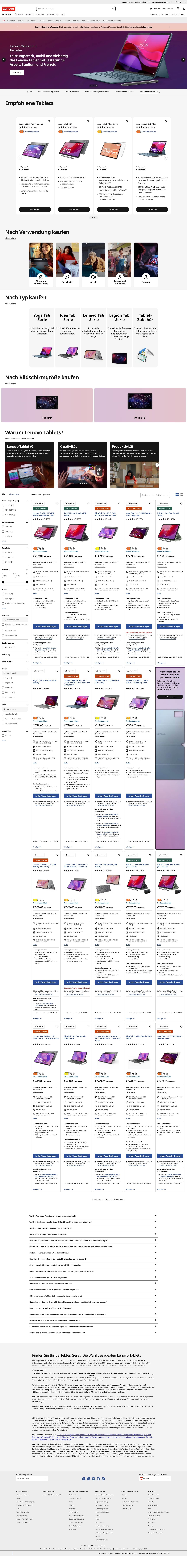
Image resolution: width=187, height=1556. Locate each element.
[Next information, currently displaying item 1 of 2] (183, 60)
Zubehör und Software (76, 1519)
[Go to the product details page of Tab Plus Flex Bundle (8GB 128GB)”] (108, 884)
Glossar (98, 1536)
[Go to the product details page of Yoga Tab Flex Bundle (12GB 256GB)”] (46, 702)
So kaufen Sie (100, 1522)
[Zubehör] (70, 20)
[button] (176, 2)
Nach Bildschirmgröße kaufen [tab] (97, 91)
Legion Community (102, 1502)
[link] (185, 2)
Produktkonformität (102, 1526)
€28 (134, 1089)
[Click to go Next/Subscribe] (45, 1478)
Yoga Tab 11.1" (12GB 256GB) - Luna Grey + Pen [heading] (138, 514)
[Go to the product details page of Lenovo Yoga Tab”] (139, 533)
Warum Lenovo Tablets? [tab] (124, 91)
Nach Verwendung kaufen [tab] (48, 91)
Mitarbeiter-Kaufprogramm (104, 1533)
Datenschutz (43, 1549)
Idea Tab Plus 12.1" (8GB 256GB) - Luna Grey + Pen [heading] (105, 514)
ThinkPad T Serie (153, 1495)
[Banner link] (93, 27)
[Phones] (62, 20)
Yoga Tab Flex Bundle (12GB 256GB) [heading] (44, 681)
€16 (134, 734)
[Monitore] (46, 20)
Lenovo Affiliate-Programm (104, 1529)
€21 (103, 916)
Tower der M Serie (154, 1516)
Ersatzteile (72, 1529)
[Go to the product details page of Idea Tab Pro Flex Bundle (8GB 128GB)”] (139, 1058)
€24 (71, 1089)
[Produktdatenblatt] (21, 132)
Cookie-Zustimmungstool (56, 1549)
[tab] (177, 494)
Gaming (71, 1502)
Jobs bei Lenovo (22, 1516)
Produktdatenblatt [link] (32, 132)
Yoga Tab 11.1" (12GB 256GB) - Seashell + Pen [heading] (169, 1037)
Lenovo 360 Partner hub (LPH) (52, 1495)
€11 (40, 564)
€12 (71, 564)
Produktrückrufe (74, 1526)
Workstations (73, 1512)
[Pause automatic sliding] (91, 85)
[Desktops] (25, 20)
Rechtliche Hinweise (23, 1512)
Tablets (71, 1505)
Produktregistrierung (102, 1509)
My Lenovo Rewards (102, 1512)
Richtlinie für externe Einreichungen (102, 1549)
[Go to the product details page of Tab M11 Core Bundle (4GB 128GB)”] (77, 533)
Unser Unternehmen (23, 1495)
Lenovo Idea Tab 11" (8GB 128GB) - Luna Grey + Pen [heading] (137, 681)
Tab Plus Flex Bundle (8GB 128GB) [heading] (106, 865)
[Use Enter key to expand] (174, 9)
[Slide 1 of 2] (92, 217)
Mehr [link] (35, 593)
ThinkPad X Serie (153, 1498)
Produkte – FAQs (127, 1505)
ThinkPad (151, 1502)
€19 (103, 564)
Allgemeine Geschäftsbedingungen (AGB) (134, 1549)
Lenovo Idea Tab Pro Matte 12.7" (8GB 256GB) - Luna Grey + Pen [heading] (107, 1038)
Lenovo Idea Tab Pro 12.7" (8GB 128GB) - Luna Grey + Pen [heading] (46, 1037)
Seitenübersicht (85, 1549)
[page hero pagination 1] (93, 85)
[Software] (79, 20)
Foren (97, 1519)
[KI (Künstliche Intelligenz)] (122, 20)
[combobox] (73, 9)
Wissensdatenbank (102, 1540)
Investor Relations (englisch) (26, 1502)
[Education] (168, 14)
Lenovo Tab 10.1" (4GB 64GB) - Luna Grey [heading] (107, 681)
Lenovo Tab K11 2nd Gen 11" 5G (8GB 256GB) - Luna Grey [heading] (76, 865)
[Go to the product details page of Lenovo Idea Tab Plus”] (108, 533)
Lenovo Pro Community (103, 1498)
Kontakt (124, 1495)
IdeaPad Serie (152, 1505)
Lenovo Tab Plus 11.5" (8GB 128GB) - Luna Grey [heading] (44, 865)
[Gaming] (177, 14)
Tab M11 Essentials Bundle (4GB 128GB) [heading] (137, 865)
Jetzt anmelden (38, 567)
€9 (102, 734)
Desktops (72, 1509)
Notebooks (73, 1495)
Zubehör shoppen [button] (170, 697)
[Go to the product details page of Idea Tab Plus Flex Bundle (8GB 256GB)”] (77, 1058)
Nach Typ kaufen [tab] (72, 91)
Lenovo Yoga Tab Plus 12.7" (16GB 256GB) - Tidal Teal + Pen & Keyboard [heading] (77, 682)
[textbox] (155, 1478)
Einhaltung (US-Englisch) (24, 1505)
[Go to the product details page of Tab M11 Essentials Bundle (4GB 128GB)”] (139, 884)
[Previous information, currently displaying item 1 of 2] (4, 60)
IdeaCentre (151, 1522)
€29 (134, 564)
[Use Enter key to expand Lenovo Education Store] (171, 2)
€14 (134, 916)
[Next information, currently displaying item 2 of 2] (169, 27)
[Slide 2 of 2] (95, 217)
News (18, 1498)
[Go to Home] (8, 9)
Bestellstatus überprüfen (130, 1502)
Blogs (97, 1516)
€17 (40, 916)
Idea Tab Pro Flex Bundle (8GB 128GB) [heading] (139, 1037)
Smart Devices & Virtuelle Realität (158, 1512)
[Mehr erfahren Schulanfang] (93, 60)
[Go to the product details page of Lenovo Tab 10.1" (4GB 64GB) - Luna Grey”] (108, 702)
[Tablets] (54, 20)
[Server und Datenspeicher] (101, 20)
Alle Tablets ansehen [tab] (149, 91)
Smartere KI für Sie (75, 1498)
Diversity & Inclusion (23, 1522)
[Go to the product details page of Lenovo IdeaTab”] (139, 702)
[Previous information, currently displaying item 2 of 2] (17, 27)
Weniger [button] (36, 663)
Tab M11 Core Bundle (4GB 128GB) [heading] (75, 514)
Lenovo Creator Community (105, 1495)
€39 (71, 734)
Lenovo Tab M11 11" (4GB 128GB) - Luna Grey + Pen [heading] (43, 514)
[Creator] (186, 14)
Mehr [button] (4, 541)
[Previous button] (27, 92)
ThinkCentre (152, 1519)
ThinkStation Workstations (156, 1529)
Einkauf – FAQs (126, 1509)
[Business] (157, 14)
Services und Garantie (76, 1522)
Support (124, 1498)
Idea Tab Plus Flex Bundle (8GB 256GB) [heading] (75, 1037)
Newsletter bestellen (102, 1505)
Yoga (149, 1509)
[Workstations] (37, 20)
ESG (18, 1509)
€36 (40, 734)
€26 (103, 1089)
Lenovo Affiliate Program (25, 1519)
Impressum (117, 1549)
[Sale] (5, 20)
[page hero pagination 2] (96, 85)
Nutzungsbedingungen (72, 1549)
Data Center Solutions (76, 1516)
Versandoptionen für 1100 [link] (43, 639)
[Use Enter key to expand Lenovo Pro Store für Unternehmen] (149, 2)
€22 (40, 1089)
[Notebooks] (16, 20)
